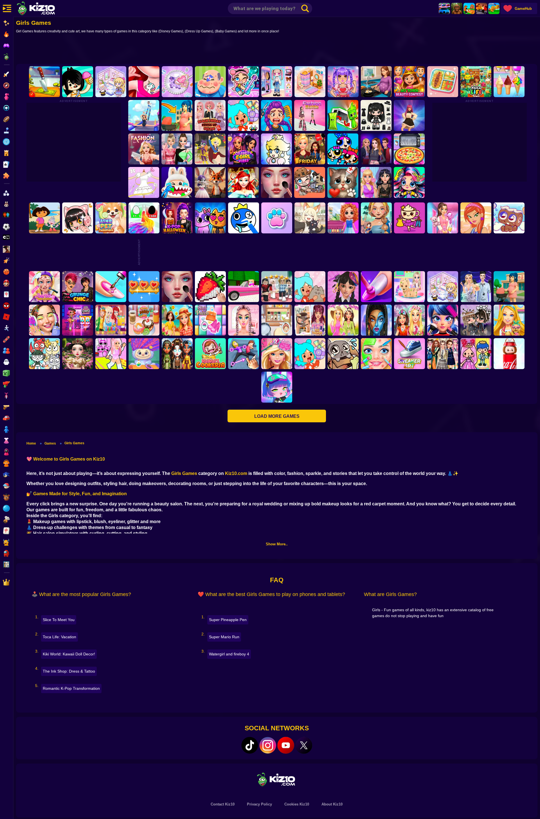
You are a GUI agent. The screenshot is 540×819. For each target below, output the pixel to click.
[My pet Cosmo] (509, 217)
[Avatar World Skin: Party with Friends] (243, 81)
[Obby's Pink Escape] (110, 353)
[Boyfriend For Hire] (376, 148)
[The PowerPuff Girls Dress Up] (342, 148)
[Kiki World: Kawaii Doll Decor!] (110, 81)
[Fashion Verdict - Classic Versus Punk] (376, 182)
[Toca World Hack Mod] (309, 286)
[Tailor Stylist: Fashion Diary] (143, 182)
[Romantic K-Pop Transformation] (343, 81)
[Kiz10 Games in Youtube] (285, 745)
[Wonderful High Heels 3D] (143, 115)
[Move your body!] (243, 353)
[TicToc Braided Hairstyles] (243, 320)
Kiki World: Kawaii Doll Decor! (69, 654)
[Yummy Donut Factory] (144, 320)
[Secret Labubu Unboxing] (509, 353)
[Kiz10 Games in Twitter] (303, 745)
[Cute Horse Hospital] (509, 320)
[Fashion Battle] (309, 115)
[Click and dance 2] (409, 115)
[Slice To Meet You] (44, 81)
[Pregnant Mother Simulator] (176, 115)
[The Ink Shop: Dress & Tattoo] (144, 81)
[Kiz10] (45, 9)
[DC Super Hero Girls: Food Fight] (210, 148)
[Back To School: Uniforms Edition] (442, 353)
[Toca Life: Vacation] (77, 81)
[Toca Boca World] (243, 115)
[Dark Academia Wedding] (475, 286)
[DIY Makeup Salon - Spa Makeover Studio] (376, 353)
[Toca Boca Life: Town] (475, 81)
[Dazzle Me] (276, 81)
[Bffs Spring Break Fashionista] (343, 320)
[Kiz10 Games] (277, 779)
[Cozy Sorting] (144, 286)
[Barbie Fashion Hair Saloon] (276, 353)
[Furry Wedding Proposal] (210, 182)
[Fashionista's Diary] (77, 217)
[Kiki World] (442, 286)
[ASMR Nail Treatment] (309, 320)
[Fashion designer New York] (475, 217)
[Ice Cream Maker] (509, 81)
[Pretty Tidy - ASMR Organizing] (442, 81)
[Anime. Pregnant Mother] (509, 286)
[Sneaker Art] (409, 353)
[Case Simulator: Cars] (444, 8)
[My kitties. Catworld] (210, 217)
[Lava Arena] (481, 8)
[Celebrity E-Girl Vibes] (243, 148)
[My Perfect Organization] (276, 320)
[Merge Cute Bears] (44, 353)
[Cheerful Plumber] (276, 148)
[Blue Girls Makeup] (376, 320)
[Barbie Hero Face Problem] (44, 286)
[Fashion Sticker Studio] (376, 115)
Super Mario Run (224, 637)
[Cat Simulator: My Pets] (276, 217)
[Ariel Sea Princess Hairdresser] (243, 182)
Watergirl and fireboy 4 (229, 654)
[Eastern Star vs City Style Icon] (77, 353)
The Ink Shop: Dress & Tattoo (69, 671)
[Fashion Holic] (143, 148)
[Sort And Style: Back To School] (442, 217)
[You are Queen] (144, 217)
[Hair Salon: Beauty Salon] (343, 286)
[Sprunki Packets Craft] (342, 115)
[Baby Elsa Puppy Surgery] (409, 286)
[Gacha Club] (276, 387)
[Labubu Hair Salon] (144, 353)
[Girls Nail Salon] (376, 286)
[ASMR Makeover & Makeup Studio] (276, 182)
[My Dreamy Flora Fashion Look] (409, 320)
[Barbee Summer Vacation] (177, 320)
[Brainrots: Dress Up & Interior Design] (409, 217)
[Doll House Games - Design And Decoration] (343, 217)
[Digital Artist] (210, 286)
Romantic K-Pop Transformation (71, 688)
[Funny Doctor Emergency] (210, 81)
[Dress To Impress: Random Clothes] (276, 286)
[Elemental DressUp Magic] (177, 353)
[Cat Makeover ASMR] (342, 182)
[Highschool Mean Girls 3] (176, 148)
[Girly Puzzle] (210, 320)
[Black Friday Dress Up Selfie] (210, 115)
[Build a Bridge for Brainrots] (469, 8)
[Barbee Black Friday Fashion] (309, 148)
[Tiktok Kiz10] (249, 745)
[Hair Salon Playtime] (276, 115)
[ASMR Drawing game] (243, 217)
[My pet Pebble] (343, 353)
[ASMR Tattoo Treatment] (376, 217)
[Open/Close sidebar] (7, 8)
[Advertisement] (276, 50)
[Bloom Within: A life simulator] (376, 81)
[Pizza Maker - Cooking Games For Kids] (409, 148)
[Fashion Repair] (110, 320)
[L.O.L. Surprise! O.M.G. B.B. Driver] (77, 320)
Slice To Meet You (59, 619)
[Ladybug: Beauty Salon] (442, 320)
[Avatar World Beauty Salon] (409, 182)
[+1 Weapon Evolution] (494, 8)
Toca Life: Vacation (59, 637)
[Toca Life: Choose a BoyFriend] (475, 353)
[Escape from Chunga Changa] (456, 8)
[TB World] (309, 353)
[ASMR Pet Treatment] (110, 217)
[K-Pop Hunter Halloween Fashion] (177, 217)
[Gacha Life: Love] (475, 320)
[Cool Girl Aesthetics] (44, 320)
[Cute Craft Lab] (177, 81)
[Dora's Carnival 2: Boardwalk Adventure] (44, 217)
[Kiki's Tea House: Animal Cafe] (309, 217)
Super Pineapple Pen (228, 619)
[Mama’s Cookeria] (210, 353)
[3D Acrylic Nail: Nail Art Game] (110, 286)
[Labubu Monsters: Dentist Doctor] (176, 182)
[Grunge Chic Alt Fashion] (77, 286)
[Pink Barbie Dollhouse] (243, 286)
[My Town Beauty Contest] (409, 81)
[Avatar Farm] (309, 182)
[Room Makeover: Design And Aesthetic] (309, 81)
